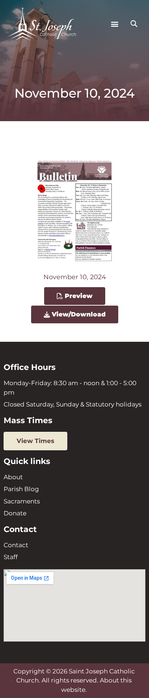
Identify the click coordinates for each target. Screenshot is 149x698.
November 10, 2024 (74, 277)
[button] (114, 24)
